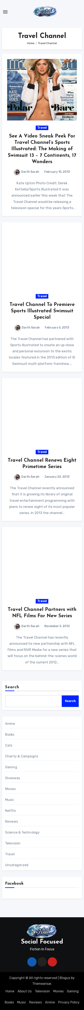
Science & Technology (22, 832)
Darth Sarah (30, 172)
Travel (42, 127)
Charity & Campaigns (21, 756)
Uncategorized (17, 865)
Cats (8, 745)
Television (13, 843)
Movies (10, 789)
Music (9, 800)
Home (10, 991)
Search (12, 687)
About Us (25, 991)
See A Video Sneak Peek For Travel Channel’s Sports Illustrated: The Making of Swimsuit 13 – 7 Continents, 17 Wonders (42, 149)
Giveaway (12, 778)
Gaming (11, 767)
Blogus (65, 978)
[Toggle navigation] (5, 11)
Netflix (10, 811)
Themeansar (41, 984)
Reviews (11, 821)
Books (9, 734)
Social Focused (42, 942)
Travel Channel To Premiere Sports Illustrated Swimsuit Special (42, 311)
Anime (10, 724)
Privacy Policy (69, 1002)
